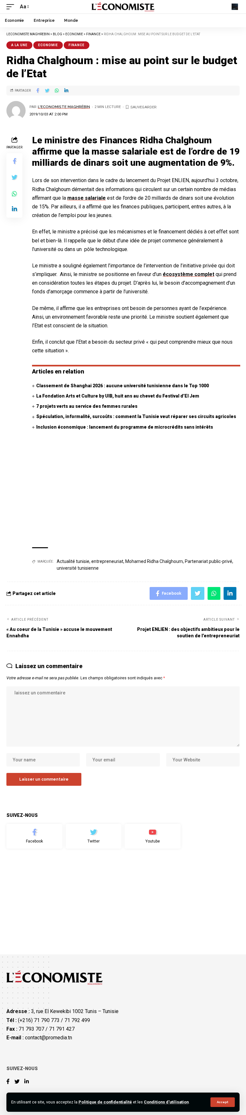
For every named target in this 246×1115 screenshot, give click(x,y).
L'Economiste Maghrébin (64, 107)
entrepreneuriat (107, 561)
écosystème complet (188, 274)
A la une (19, 45)
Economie (48, 45)
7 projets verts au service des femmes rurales (86, 406)
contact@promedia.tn (48, 1038)
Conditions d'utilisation (166, 1102)
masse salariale (86, 198)
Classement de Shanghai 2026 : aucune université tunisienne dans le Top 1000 (122, 385)
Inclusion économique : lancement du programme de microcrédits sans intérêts (124, 427)
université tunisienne (78, 568)
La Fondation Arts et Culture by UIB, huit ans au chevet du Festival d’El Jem (117, 395)
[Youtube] (152, 836)
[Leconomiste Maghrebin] (123, 6)
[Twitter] (93, 836)
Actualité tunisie (73, 561)
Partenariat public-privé (208, 561)
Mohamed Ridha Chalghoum (154, 561)
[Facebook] (34, 836)
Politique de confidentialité (105, 1102)
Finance (77, 45)
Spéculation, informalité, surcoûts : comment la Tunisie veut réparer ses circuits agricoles (136, 416)
